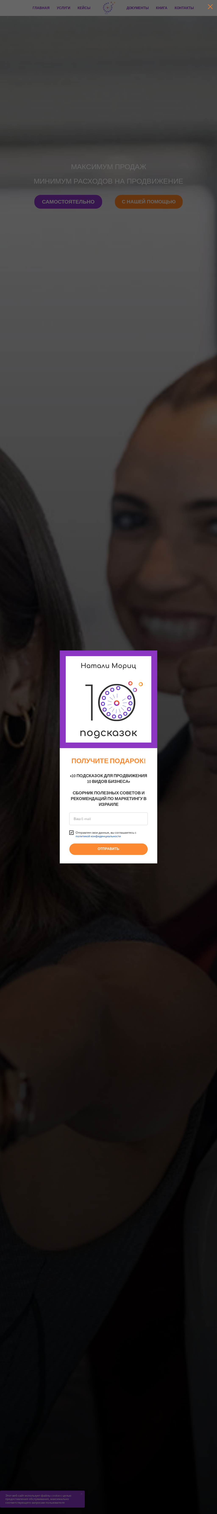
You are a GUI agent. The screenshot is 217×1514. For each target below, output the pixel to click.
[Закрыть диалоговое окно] (210, 6)
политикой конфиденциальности (98, 836)
